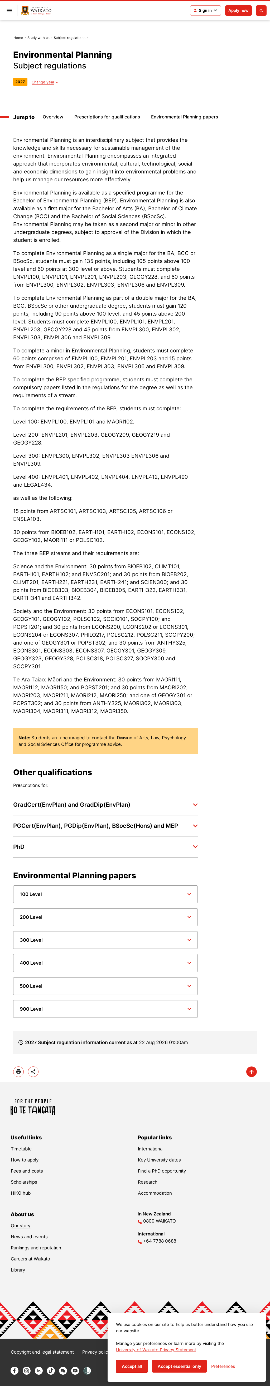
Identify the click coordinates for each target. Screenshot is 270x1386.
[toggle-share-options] (33, 1071)
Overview (53, 116)
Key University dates (159, 1160)
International (150, 1148)
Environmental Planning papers (184, 116)
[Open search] (261, 10)
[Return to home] (36, 10)
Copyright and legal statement (42, 1352)
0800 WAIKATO (159, 1221)
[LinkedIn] (39, 1373)
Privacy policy (96, 1352)
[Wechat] (63, 1373)
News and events (29, 1236)
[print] (18, 1071)
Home (18, 37)
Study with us (38, 37)
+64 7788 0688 (159, 1241)
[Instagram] (27, 1373)
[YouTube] (75, 1373)
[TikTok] (51, 1373)
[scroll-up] (251, 1071)
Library (18, 1270)
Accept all (132, 1366)
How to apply (24, 1160)
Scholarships (24, 1182)
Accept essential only (179, 1366)
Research (147, 1182)
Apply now (238, 10)
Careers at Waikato (30, 1259)
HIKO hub (21, 1193)
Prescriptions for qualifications (107, 116)
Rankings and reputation (36, 1247)
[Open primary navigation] (9, 10)
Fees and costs (27, 1171)
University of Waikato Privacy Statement (156, 1349)
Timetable (21, 1148)
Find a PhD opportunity (162, 1171)
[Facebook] (14, 1373)
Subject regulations (69, 37)
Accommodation (155, 1193)
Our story (20, 1225)
